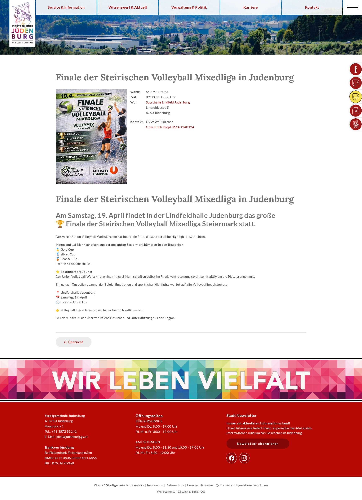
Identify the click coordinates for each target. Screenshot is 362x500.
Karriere (250, 7)
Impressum (155, 485)
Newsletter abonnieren (258, 443)
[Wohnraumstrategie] (355, 69)
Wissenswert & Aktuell (128, 7)
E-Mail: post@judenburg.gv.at (66, 436)
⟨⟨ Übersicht (73, 342)
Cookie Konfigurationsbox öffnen (243, 485)
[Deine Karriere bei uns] (355, 110)
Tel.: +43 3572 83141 (61, 431)
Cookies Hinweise (200, 485)
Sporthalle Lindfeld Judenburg (168, 102)
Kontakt (312, 7)
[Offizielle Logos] (355, 124)
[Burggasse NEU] (355, 83)
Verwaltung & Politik (189, 7)
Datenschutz (175, 485)
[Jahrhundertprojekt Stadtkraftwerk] (355, 96)
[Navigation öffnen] (352, 7)
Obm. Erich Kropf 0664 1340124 (170, 127)
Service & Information (66, 7)
